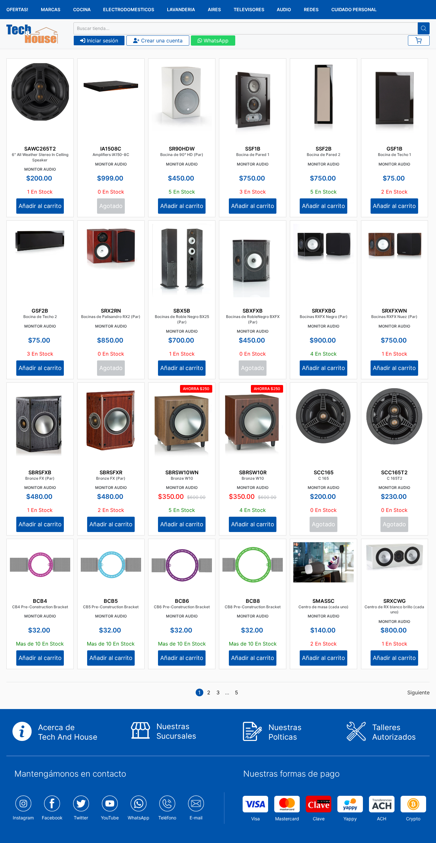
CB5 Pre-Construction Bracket (111, 606)
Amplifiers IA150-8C (111, 154)
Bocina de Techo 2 (40, 316)
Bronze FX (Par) (40, 478)
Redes (311, 9)
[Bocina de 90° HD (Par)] (182, 96)
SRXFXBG (323, 310)
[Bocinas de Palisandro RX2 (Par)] (111, 248)
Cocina (82, 9)
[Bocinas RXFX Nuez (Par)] (395, 244)
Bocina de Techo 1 (394, 154)
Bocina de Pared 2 (323, 154)
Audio (284, 9)
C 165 (323, 478)
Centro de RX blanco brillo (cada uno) (394, 609)
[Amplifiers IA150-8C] (111, 84)
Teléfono (167, 817)
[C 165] (323, 416)
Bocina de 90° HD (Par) (181, 154)
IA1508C (110, 148)
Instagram (23, 817)
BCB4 (40, 601)
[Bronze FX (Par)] (40, 421)
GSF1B (394, 148)
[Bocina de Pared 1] (252, 108)
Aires (214, 9)
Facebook (52, 817)
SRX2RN (111, 310)
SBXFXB (253, 310)
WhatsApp (215, 40)
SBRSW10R (253, 472)
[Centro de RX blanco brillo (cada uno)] (395, 556)
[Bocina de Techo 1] (395, 107)
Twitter (81, 817)
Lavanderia (181, 9)
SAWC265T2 (40, 148)
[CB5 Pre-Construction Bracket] (111, 565)
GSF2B (40, 310)
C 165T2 (394, 478)
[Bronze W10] (182, 422)
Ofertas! (17, 9)
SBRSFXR (111, 472)
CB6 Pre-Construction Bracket (182, 606)
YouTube (110, 817)
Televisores (249, 9)
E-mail (196, 817)
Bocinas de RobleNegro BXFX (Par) (253, 319)
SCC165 (324, 472)
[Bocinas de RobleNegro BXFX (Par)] (252, 268)
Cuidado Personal (354, 9)
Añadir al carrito (40, 206)
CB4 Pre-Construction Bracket (40, 606)
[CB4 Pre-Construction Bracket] (40, 565)
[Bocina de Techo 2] (40, 240)
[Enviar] (424, 28)
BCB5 (111, 601)
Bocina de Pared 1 (252, 154)
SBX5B (181, 310)
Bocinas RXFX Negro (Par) (324, 316)
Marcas (50, 9)
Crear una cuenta (161, 40)
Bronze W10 (182, 478)
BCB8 (253, 601)
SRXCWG (394, 601)
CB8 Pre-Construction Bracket (253, 606)
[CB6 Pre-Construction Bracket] (182, 565)
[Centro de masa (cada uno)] (323, 562)
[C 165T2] (395, 416)
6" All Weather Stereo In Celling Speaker (40, 157)
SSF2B (324, 148)
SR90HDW (182, 148)
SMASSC (323, 601)
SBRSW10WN (182, 472)
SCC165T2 (394, 472)
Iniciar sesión (101, 40)
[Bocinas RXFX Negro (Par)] (323, 244)
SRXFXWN (394, 310)
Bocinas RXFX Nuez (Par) (394, 316)
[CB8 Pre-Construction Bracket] (252, 565)
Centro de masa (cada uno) (323, 606)
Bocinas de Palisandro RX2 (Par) (110, 316)
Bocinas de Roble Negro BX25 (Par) (182, 319)
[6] (40, 92)
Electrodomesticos (128, 9)
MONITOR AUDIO (40, 169)
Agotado (111, 206)
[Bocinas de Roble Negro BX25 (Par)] (182, 261)
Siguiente (418, 692)
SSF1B (252, 148)
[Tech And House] (32, 34)
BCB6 (182, 601)
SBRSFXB (39, 472)
